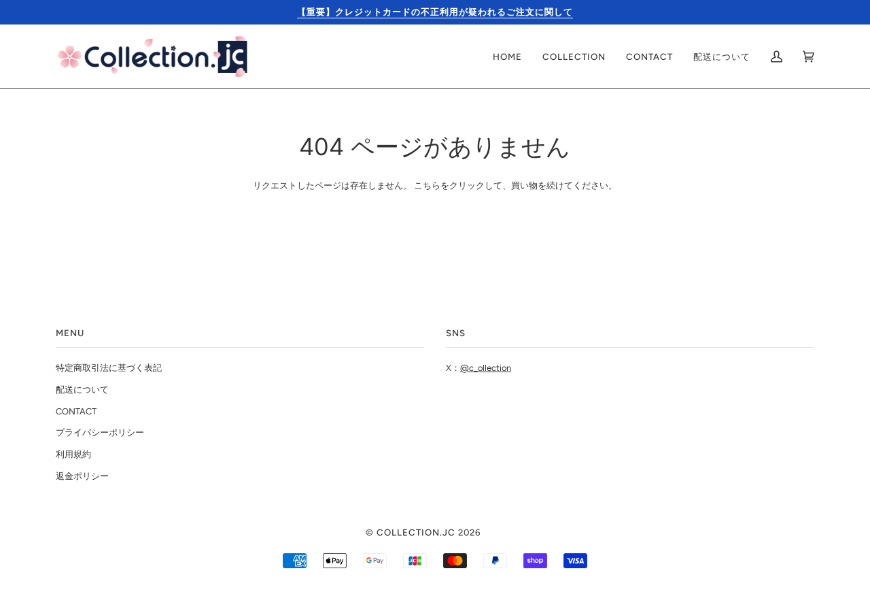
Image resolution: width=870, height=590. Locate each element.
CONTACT (76, 411)
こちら (427, 185)
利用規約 (73, 454)
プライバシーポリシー (100, 432)
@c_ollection (485, 368)
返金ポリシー (82, 476)
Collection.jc (416, 532)
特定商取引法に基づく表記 (109, 368)
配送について (82, 389)
